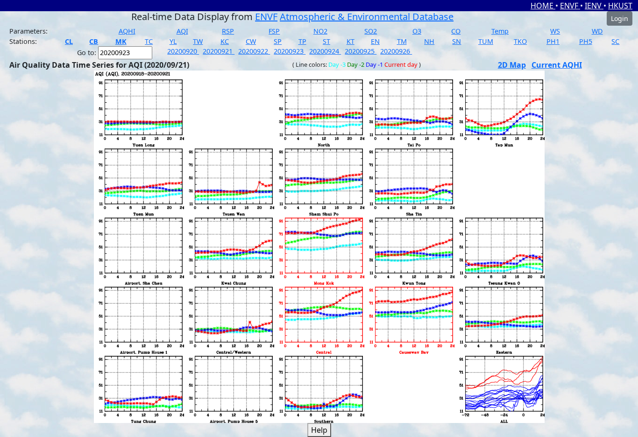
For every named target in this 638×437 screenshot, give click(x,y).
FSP (274, 31)
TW (198, 41)
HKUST (620, 5)
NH (429, 41)
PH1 (553, 41)
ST (326, 41)
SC (615, 41)
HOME (543, 5)
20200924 (325, 51)
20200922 (254, 51)
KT (350, 41)
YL (173, 41)
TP (302, 41)
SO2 (370, 31)
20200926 (396, 51)
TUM (485, 41)
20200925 (360, 51)
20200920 (183, 51)
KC (224, 41)
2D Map (512, 65)
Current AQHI (557, 65)
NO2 (320, 31)
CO (456, 31)
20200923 (289, 51)
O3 (416, 31)
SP (278, 41)
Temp (500, 31)
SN (456, 41)
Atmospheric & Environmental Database (367, 16)
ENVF (570, 5)
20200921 (218, 51)
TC (149, 41)
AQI (182, 31)
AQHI (127, 31)
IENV (594, 5)
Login (619, 18)
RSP (228, 31)
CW (251, 41)
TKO (520, 41)
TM (402, 41)
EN (375, 41)
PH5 (585, 41)
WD (597, 31)
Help (319, 430)
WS (555, 31)
